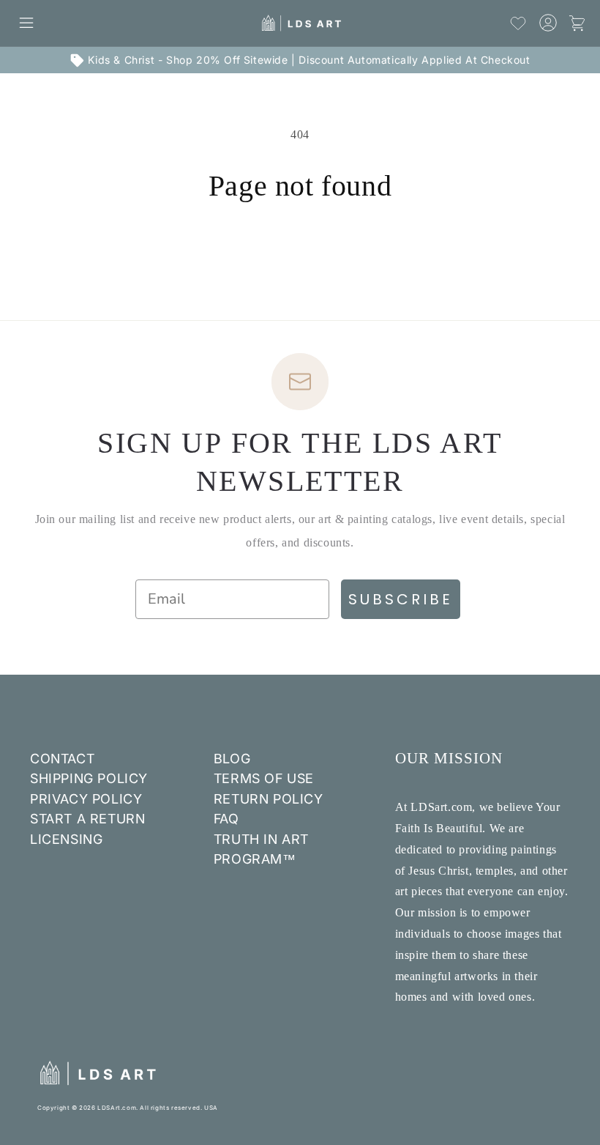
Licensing (66, 839)
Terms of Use (264, 778)
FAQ (226, 818)
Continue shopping (300, 252)
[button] (26, 23)
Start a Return (87, 818)
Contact (62, 758)
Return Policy (268, 799)
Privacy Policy (86, 799)
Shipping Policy (89, 778)
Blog (232, 758)
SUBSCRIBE (400, 599)
